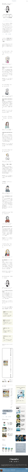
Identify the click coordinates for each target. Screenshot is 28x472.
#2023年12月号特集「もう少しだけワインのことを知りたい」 (7, 411)
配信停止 (24, 449)
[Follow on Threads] (18, 461)
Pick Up (4, 445)
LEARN (6, 19)
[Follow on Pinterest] (15, 461)
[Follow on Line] (16, 461)
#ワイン (4, 413)
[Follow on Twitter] (13, 461)
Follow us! (20, 439)
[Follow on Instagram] (10, 461)
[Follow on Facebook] (11, 461)
